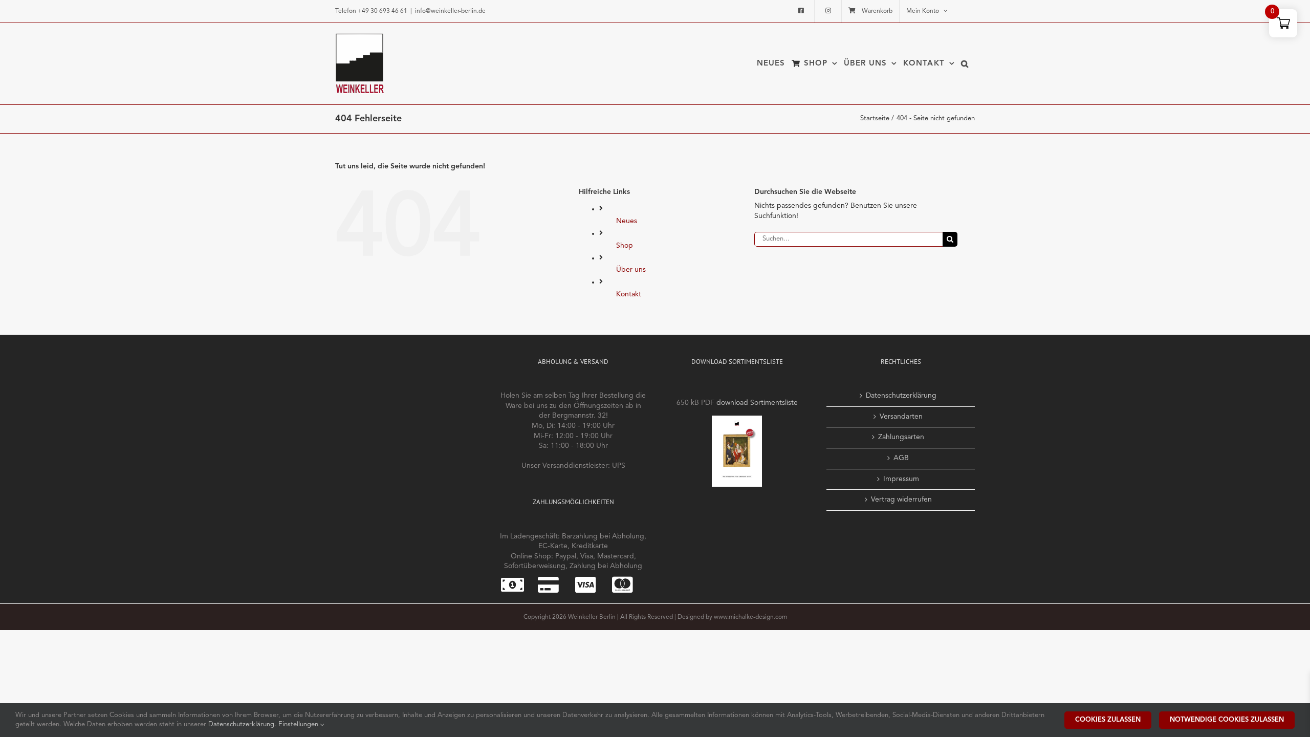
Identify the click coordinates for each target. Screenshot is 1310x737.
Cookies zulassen (1108, 720)
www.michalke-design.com (750, 617)
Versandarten (901, 416)
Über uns (631, 269)
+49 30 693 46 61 (382, 11)
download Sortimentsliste (757, 402)
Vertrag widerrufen (901, 499)
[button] (965, 63)
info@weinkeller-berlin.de (450, 11)
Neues (626, 221)
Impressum (901, 479)
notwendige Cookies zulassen (1227, 720)
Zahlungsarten (901, 437)
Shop (624, 245)
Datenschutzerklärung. (243, 724)
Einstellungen (299, 724)
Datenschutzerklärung (901, 395)
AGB (901, 458)
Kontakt (628, 294)
